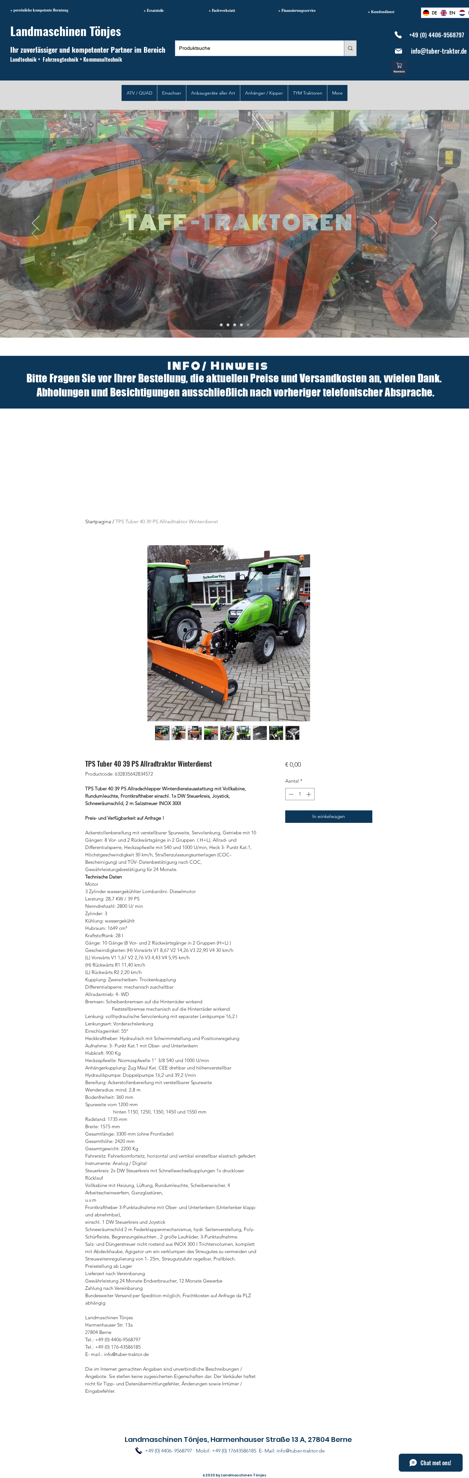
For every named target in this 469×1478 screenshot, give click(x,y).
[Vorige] (35, 234)
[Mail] (398, 51)
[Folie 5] (221, 324)
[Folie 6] (228, 324)
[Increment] (309, 794)
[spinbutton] (299, 794)
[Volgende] (434, 234)
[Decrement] (290, 794)
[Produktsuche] (350, 48)
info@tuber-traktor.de (439, 51)
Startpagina (98, 521)
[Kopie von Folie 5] (241, 324)
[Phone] (398, 34)
